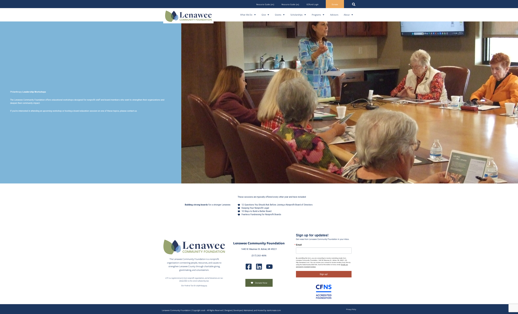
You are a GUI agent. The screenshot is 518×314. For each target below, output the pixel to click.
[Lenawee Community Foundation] (188, 16)
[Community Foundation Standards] (324, 292)
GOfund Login (312, 4)
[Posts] (259, 266)
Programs (316, 14)
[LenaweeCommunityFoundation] (248, 266)
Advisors (334, 14)
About (347, 14)
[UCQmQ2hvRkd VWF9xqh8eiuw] (269, 266)
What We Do (246, 14)
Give (264, 14)
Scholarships (296, 14)
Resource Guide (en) (265, 4)
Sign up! (324, 274)
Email (299, 245)
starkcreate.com (274, 310)
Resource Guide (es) (290, 4)
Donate (335, 4)
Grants (278, 14)
